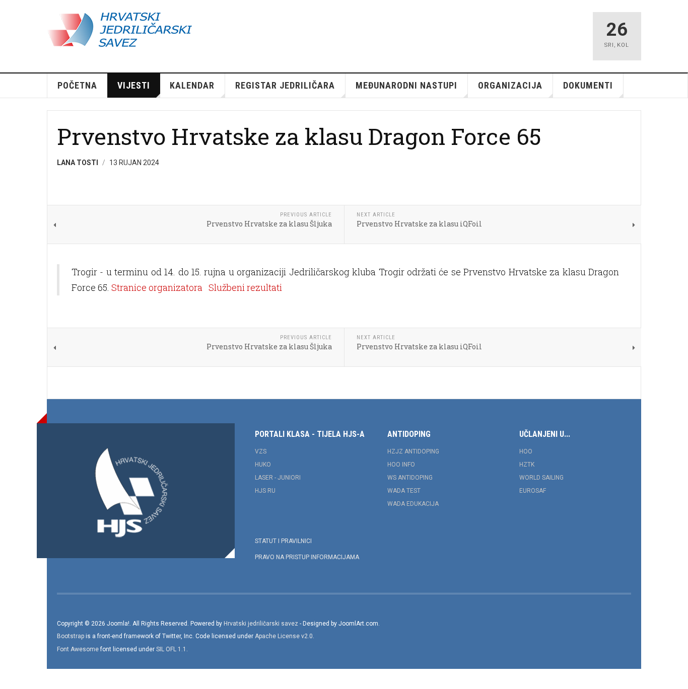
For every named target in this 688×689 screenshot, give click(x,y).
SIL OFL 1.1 (171, 649)
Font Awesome (78, 649)
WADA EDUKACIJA (413, 503)
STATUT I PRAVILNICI (283, 541)
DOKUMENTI (588, 85)
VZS (260, 451)
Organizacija (510, 85)
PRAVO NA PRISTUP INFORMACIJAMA (307, 557)
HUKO (263, 464)
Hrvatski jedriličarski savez (261, 623)
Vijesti (133, 85)
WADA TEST (404, 490)
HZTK (526, 464)
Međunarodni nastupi (406, 85)
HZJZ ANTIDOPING (413, 451)
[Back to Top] (10, 679)
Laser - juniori (278, 477)
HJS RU (265, 490)
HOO (525, 451)
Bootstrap (70, 636)
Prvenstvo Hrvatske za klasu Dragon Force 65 (299, 136)
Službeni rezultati (245, 287)
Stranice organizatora (156, 287)
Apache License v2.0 (284, 636)
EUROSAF (532, 490)
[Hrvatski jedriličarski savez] (119, 30)
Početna (77, 85)
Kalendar (192, 85)
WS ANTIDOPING (410, 477)
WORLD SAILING (541, 477)
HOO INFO (401, 464)
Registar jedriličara (285, 85)
